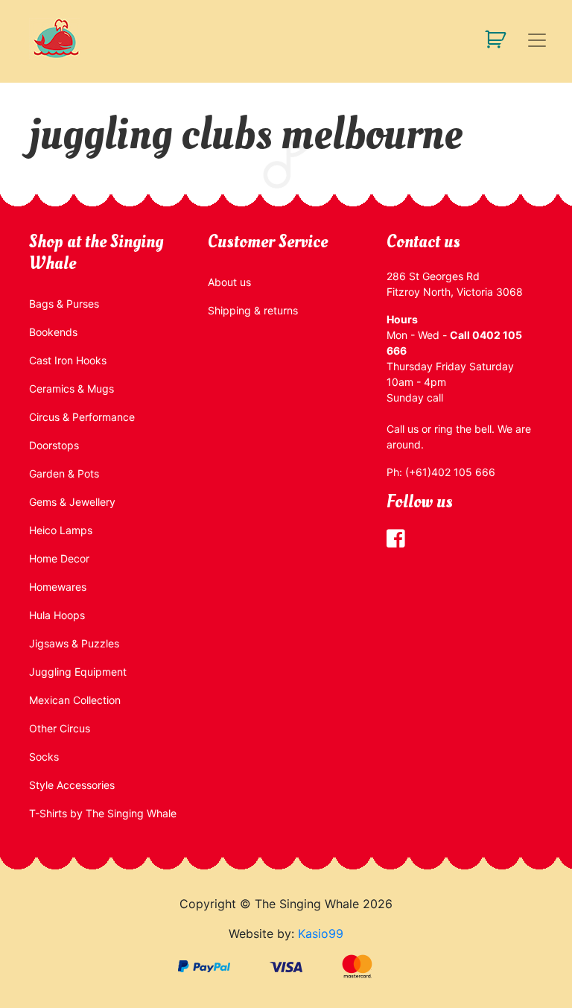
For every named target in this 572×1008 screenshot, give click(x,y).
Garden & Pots (64, 473)
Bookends (53, 332)
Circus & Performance (82, 417)
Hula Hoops (57, 615)
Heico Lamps (60, 530)
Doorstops (54, 445)
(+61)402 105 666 (450, 472)
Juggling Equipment (78, 671)
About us (229, 282)
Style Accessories (72, 785)
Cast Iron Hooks (68, 360)
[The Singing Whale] (77, 38)
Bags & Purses (64, 303)
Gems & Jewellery (72, 501)
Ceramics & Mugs (71, 388)
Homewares (57, 586)
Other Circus (59, 728)
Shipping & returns (253, 310)
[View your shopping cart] (490, 38)
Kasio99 (320, 933)
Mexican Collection (75, 700)
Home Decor (59, 558)
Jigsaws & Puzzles (74, 643)
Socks (44, 756)
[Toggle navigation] (537, 40)
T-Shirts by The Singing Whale (103, 813)
